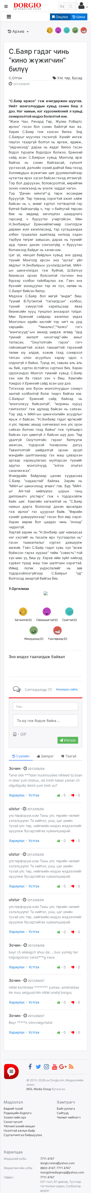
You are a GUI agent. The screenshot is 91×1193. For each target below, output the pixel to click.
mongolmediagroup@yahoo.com (62, 1172)
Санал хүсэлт (13, 1122)
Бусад (77, 78)
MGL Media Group (38, 1089)
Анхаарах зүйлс (67, 689)
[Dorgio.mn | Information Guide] (11, 1071)
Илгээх (69, 740)
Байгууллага (66, 1108)
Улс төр (63, 78)
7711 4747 (47, 1158)
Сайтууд (62, 1113)
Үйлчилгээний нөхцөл (19, 1126)
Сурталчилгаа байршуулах (23, 1135)
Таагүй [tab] (70, 756)
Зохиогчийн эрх (15, 1117)
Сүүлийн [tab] (22, 756)
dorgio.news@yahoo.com (57, 1163)
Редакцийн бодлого (18, 1113)
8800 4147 (47, 1168)
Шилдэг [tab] (47, 756)
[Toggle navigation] (9, 16)
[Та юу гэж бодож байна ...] (45, 720)
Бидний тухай (13, 1108)
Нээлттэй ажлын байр (19, 1130)
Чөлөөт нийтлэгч (69, 1117)
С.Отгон (15, 78)
